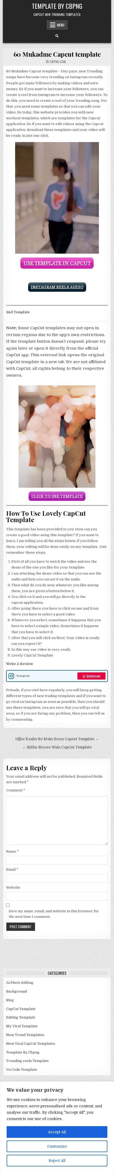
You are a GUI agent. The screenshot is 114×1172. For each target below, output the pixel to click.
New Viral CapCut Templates (30, 1044)
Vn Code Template (21, 1070)
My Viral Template (22, 1026)
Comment (15, 790)
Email (12, 869)
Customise (57, 1146)
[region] (57, 1126)
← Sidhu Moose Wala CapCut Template (57, 747)
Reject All (57, 1160)
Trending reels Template (27, 1061)
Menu (60, 25)
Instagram (93, 676)
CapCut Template (21, 1009)
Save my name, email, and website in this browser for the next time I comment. (54, 914)
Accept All (57, 1132)
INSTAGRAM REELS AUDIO (57, 287)
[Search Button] (57, 36)
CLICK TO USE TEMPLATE (57, 496)
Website (13, 887)
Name (12, 851)
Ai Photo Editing (19, 983)
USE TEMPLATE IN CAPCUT (57, 263)
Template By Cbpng (57, 6)
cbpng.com (58, 61)
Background (16, 991)
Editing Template (20, 1017)
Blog (10, 1000)
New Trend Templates (25, 1035)
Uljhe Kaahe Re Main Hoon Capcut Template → (57, 739)
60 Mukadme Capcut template (57, 54)
